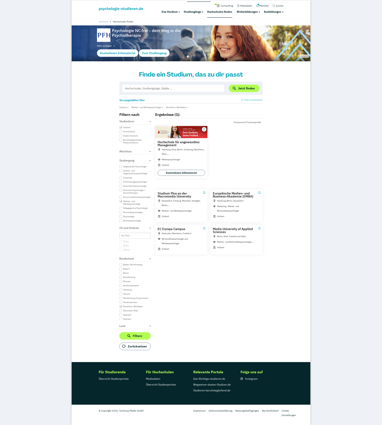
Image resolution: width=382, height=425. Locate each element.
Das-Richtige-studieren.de (209, 378)
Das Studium (170, 11)
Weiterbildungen (247, 11)
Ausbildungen (272, 11)
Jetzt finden (246, 88)
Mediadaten (153, 378)
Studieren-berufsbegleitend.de (211, 390)
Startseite (103, 21)
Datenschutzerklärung (220, 410)
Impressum (199, 410)
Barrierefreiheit (270, 410)
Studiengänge (192, 11)
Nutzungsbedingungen (247, 410)
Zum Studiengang (154, 53)
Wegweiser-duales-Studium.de (212, 384)
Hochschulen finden (219, 11)
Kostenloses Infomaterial (117, 53)
